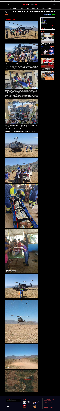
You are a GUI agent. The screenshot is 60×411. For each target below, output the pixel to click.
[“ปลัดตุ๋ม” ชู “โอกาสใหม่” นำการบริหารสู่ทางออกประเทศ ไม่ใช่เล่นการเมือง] (47, 50)
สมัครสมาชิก (11, 0)
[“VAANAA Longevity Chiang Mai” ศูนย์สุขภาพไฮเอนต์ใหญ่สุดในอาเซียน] (47, 38)
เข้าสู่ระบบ (7, 0)
